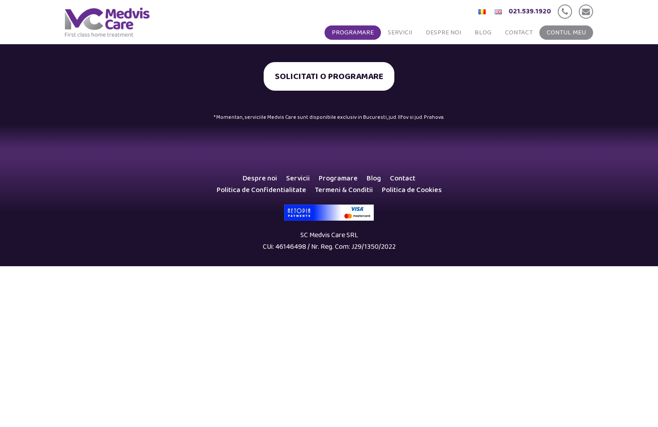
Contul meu (566, 32)
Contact (519, 32)
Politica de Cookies (412, 190)
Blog (482, 32)
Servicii (400, 32)
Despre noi (443, 32)
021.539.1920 (529, 11)
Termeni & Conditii (344, 190)
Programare (353, 32)
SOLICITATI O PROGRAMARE (329, 76)
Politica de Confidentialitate (261, 190)
